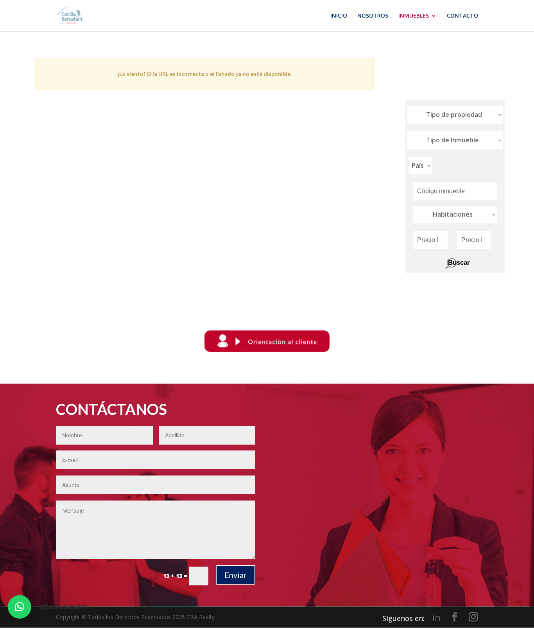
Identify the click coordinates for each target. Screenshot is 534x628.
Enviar (235, 575)
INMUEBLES (413, 16)
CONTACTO (462, 16)
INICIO (338, 16)
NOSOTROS (372, 16)
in (436, 617)
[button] (19, 607)
